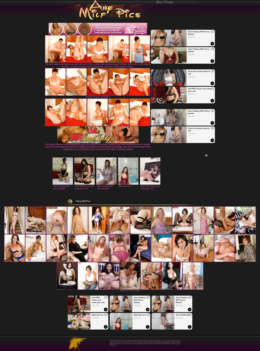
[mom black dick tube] (245, 261)
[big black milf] (161, 233)
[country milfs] (35, 233)
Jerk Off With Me (183, 315)
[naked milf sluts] (140, 261)
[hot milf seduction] (56, 233)
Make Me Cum (125, 186)
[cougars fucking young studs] (98, 233)
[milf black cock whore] (56, 261)
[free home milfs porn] (119, 261)
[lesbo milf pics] (98, 261)
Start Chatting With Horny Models (199, 33)
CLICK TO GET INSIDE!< (98, 97)
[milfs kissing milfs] (245, 233)
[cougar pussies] (14, 261)
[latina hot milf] (77, 261)
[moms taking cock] (119, 233)
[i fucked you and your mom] (203, 261)
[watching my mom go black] (77, 233)
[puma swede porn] (14, 233)
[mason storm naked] (140, 233)
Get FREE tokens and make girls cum (199, 90)
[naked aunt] (203, 233)
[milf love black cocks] (224, 261)
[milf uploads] (182, 261)
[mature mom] (182, 233)
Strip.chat (191, 37)
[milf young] (88, 289)
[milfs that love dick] (161, 261)
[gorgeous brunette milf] (109, 289)
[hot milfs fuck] (172, 289)
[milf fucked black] (67, 289)
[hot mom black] (193, 289)
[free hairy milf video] (151, 289)
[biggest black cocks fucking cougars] (35, 261)
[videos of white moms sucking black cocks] (130, 289)
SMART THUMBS (134, 291)
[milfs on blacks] (224, 233)
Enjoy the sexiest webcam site (199, 72)
